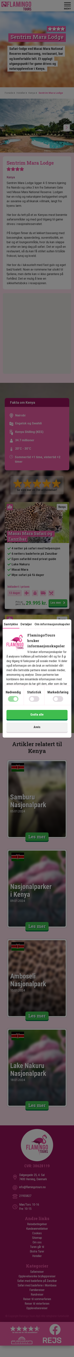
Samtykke (11, 624)
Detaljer (26, 624)
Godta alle (37, 714)
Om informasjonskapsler (52, 624)
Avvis (37, 727)
